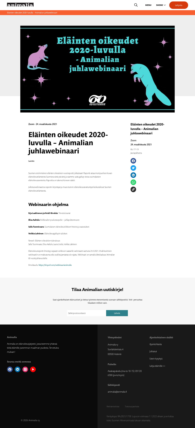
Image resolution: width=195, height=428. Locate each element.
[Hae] (135, 5)
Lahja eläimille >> (157, 365)
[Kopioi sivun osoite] (133, 189)
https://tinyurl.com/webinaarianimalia (55, 265)
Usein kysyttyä (156, 358)
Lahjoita (178, 5)
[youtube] (33, 369)
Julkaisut (153, 351)
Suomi (159, 5)
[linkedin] (17, 369)
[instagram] (25, 369)
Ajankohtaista (156, 344)
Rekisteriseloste (113, 406)
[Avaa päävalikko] (148, 5)
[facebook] (10, 369)
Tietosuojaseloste (132, 406)
